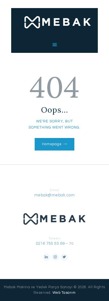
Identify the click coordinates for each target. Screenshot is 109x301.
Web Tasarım (64, 293)
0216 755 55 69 (50, 243)
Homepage (52, 144)
